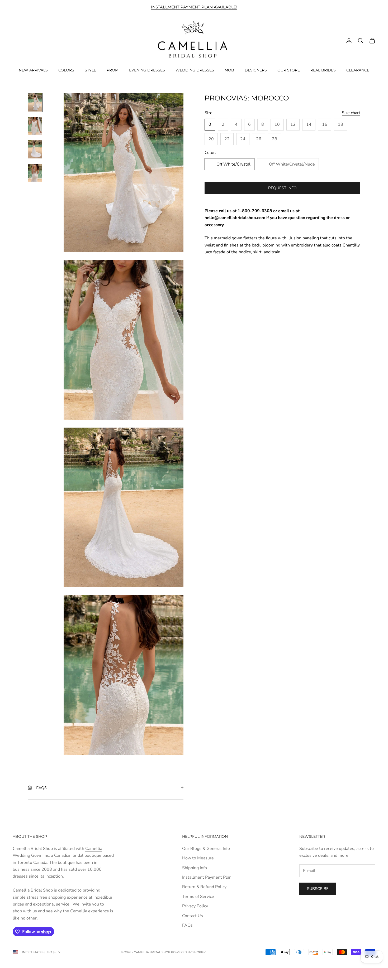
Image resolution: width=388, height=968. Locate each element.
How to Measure (198, 858)
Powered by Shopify (188, 952)
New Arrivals (33, 69)
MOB (229, 69)
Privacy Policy (195, 906)
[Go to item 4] (35, 172)
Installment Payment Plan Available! (194, 6)
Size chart (351, 113)
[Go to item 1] (35, 102)
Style (90, 69)
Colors (66, 69)
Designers (256, 69)
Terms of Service (198, 896)
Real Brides (323, 69)
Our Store (288, 69)
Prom (113, 69)
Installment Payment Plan (206, 877)
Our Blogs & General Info (206, 848)
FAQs (187, 925)
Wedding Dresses (195, 69)
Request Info (282, 188)
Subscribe (318, 888)
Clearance (357, 69)
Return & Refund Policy (204, 887)
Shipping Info (194, 868)
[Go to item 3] (35, 149)
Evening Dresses (147, 69)
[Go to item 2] (35, 125)
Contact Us (192, 916)
